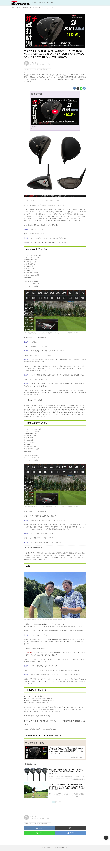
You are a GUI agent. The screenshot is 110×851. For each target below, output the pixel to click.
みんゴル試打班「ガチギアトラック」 (40, 64)
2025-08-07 (33, 62)
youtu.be (33, 128)
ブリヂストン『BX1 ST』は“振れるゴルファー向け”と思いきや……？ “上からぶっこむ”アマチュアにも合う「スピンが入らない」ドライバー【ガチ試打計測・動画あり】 (54, 54)
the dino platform (57, 849)
